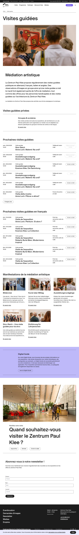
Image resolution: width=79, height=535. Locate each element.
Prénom (7, 476)
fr (70, 1)
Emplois (6, 522)
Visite (16, 5)
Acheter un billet (70, 164)
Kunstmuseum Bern (26, 1)
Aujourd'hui (14, 448)
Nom (6, 482)
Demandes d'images (11, 513)
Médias (46, 5)
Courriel (7, 489)
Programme (22, 5)
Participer (30, 5)
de (69, 1)
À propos (32, 1)
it (73, 1)
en (72, 1)
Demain (24, 448)
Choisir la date (35, 448)
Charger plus (8, 201)
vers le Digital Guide (25, 370)
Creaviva (20, 1)
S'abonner (10, 496)
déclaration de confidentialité (56, 532)
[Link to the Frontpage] (6, 5)
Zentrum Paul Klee (6, 1)
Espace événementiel (14, 1)
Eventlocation (9, 510)
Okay (73, 532)
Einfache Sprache (65, 1)
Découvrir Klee (39, 5)
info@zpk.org (64, 519)
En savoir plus (22, 127)
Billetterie (69, 5)
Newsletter (7, 516)
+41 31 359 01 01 (65, 517)
